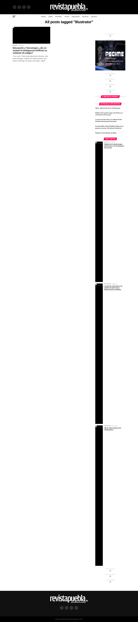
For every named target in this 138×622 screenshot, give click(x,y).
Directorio (94, 16)
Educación (85, 16)
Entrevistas (58, 16)
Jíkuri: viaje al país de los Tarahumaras (107, 108)
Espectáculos (76, 16)
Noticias (43, 16)
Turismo (66, 16)
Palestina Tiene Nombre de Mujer (105, 133)
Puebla (50, 16)
